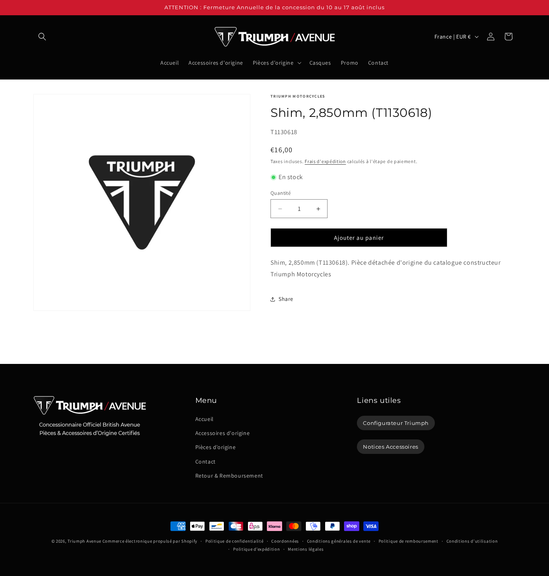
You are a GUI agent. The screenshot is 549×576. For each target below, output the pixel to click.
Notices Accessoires (390, 446)
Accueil (204, 419)
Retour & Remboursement (229, 475)
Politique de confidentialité (234, 541)
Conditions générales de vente (339, 541)
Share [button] (286, 298)
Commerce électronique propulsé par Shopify (149, 541)
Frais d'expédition (325, 161)
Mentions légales (306, 549)
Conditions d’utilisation (472, 541)
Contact (205, 461)
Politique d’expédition (256, 549)
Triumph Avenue (84, 541)
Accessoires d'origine (222, 433)
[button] (42, 36)
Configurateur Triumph (396, 423)
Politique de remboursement (408, 541)
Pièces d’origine (215, 447)
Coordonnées (285, 541)
